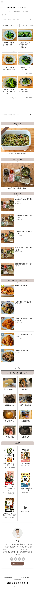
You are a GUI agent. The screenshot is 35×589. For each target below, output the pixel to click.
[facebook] (15, 559)
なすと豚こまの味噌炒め (23, 302)
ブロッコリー (14, 25)
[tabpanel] (17, 141)
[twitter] (11, 559)
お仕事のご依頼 (17, 579)
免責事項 (29, 577)
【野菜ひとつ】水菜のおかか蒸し (17, 153)
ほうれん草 (23, 25)
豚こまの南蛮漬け (21, 286)
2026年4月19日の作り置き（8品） (17, 188)
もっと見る (16, 368)
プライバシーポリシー (19, 577)
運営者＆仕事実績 (8, 577)
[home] (23, 559)
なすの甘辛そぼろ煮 (21, 350)
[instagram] (19, 559)
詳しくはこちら (17, 564)
